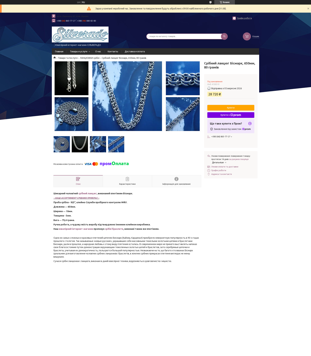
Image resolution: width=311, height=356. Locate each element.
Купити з (225, 115)
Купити (231, 107)
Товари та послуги (68, 58)
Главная (59, 51)
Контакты (113, 51)
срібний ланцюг (87, 193)
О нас (98, 51)
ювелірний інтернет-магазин (76, 229)
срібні (108, 229)
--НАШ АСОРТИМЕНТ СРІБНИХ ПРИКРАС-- (76, 198)
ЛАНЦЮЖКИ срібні (89, 58)
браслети (117, 229)
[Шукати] (224, 36)
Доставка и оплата (135, 51)
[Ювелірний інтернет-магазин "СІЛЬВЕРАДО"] (80, 34)
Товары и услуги (78, 51)
